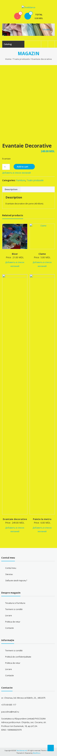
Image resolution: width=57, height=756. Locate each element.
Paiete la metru (42, 519)
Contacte (9, 627)
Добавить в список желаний (16, 172)
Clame (42, 253)
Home (8, 59)
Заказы (9, 574)
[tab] (11, 189)
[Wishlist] (17, 16)
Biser (15, 253)
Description (11, 189)
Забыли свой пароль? (16, 580)
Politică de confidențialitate (18, 656)
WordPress (36, 753)
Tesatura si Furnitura (15, 603)
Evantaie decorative (15, 519)
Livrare (8, 615)
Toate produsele (21, 59)
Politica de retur (12, 621)
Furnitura (20, 180)
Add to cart (22, 166)
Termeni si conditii (13, 609)
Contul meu (10, 568)
